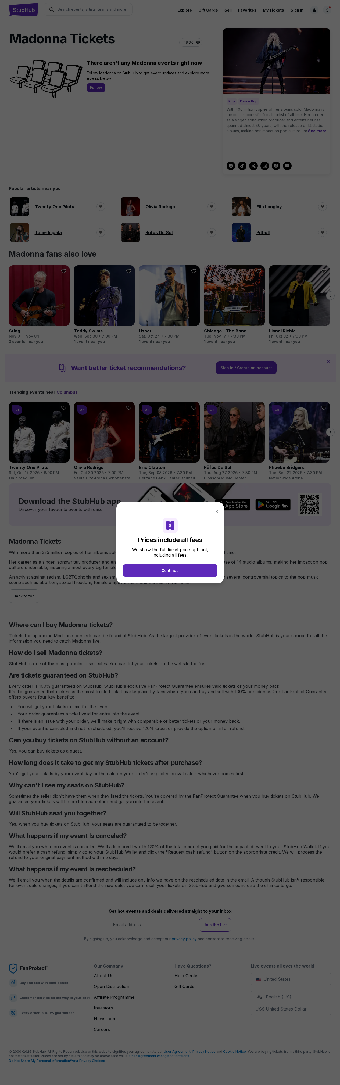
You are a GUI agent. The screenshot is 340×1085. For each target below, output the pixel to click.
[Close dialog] (216, 511)
